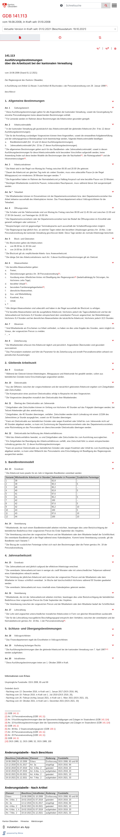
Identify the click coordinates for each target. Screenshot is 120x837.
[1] (106, 85)
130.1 (52, 729)
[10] (106, 649)
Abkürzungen (37, 821)
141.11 (16, 713)
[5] (59, 273)
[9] (64, 620)
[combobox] (60, 29)
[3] (102, 155)
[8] (43, 287)
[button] (61, 5)
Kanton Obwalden (10, 821)
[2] (82, 155)
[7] (26, 283)
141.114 (104, 719)
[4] (25, 158)
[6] (75, 277)
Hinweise (25, 821)
